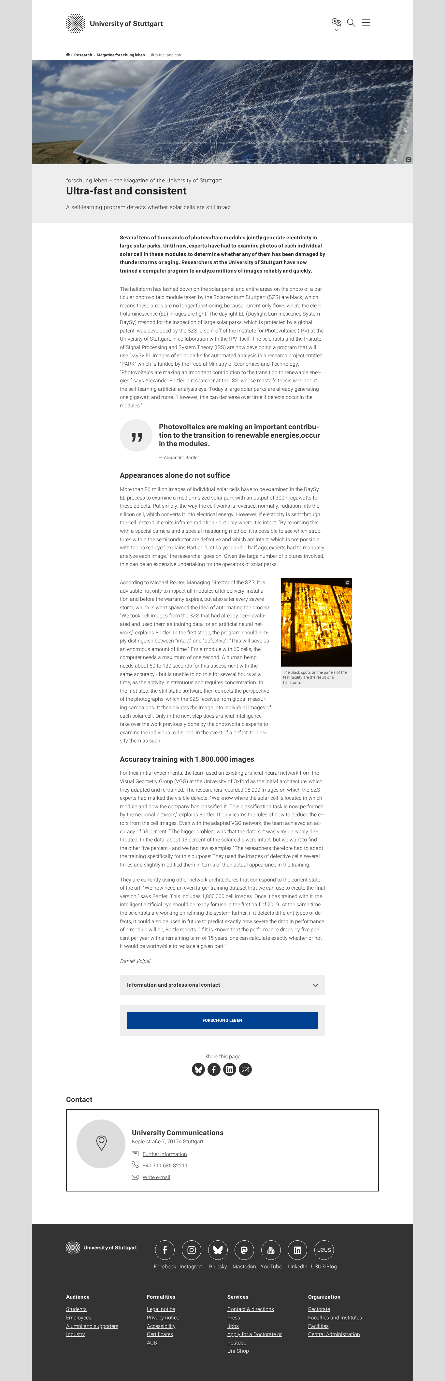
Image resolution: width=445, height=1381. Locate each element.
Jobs (233, 1325)
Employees (78, 1317)
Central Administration (334, 1334)
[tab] (222, 985)
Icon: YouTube (271, 1250)
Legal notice (161, 1308)
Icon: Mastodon (244, 1250)
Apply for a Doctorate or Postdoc (254, 1338)
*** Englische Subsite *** (68, 54)
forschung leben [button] (222, 1020)
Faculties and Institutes (335, 1317)
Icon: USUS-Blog (324, 1250)
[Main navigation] (366, 22)
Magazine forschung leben (121, 54)
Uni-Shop (238, 1350)
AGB (152, 1342)
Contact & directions (250, 1308)
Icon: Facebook (165, 1250)
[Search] (351, 22)
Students (76, 1308)
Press (233, 1317)
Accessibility (161, 1325)
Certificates (160, 1334)
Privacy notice (163, 1317)
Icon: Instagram (191, 1250)
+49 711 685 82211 (165, 1165)
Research (83, 54)
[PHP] (214, 1069)
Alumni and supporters (92, 1325)
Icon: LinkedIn (297, 1250)
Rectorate (319, 1308)
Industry (75, 1334)
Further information (165, 1153)
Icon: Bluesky (218, 1250)
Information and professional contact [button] (173, 984)
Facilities (318, 1325)
